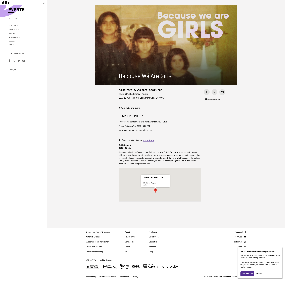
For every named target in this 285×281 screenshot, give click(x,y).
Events (16, 10)
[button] (155, 190)
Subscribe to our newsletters (98, 242)
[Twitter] (13, 61)
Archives (152, 247)
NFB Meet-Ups (14, 37)
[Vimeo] (18, 61)
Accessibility (91, 277)
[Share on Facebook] (207, 92)
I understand (247, 274)
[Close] (167, 177)
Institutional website (107, 277)
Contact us (129, 242)
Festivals (12, 34)
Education (153, 242)
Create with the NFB (94, 247)
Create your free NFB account (98, 232)
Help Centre (130, 237)
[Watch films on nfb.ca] (6, 2)
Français (12, 70)
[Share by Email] (222, 92)
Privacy (135, 277)
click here (148, 140)
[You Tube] (23, 61)
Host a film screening (16, 53)
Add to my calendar (213, 99)
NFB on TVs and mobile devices (99, 260)
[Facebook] (9, 61)
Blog (151, 252)
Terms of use (124, 277)
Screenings (13, 26)
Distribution (154, 237)
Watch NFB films (93, 237)
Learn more (260, 274)
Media (127, 247)
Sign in (11, 44)
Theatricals (14, 30)
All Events (13, 18)
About (127, 232)
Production (153, 232)
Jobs (126, 252)
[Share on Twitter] (214, 92)
